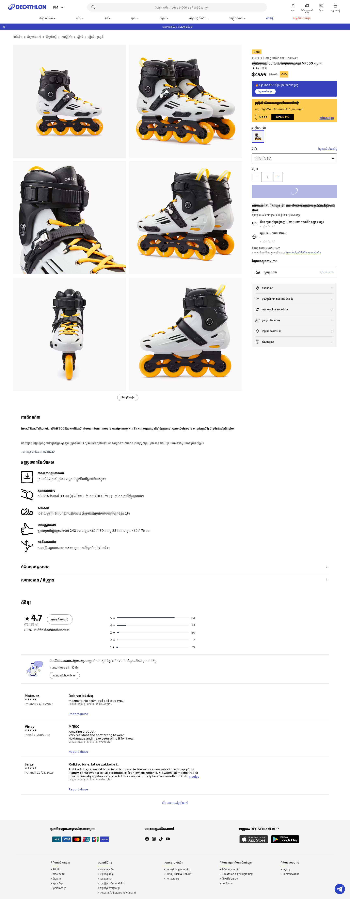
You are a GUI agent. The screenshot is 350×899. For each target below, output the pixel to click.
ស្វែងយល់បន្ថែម (265, 91)
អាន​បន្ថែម (194, 776)
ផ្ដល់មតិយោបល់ (59, 619)
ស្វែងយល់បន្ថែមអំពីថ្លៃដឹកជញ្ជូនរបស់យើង (303, 252)
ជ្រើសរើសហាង (327, 272)
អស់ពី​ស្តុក (298, 192)
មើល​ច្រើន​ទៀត (128, 397)
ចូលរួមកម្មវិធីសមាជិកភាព (64, 675)
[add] (278, 177)
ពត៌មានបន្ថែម (326, 118)
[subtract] (257, 177)
